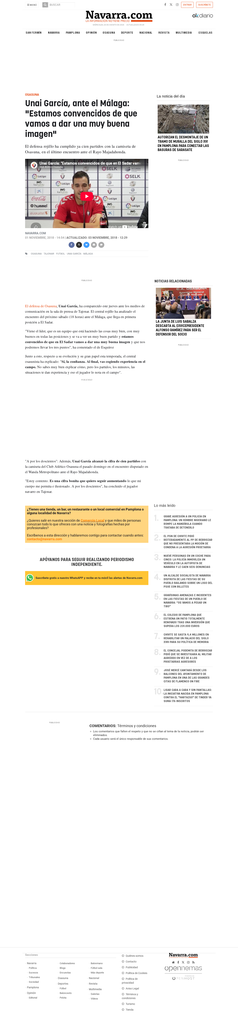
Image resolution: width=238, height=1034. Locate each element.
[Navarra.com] (119, 15)
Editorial (33, 997)
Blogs (63, 968)
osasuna (36, 253)
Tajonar (49, 253)
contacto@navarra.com (44, 539)
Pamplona (73, 32)
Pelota (63, 997)
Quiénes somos (134, 955)
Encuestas (65, 972)
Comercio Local (92, 520)
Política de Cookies (136, 973)
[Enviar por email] (94, 244)
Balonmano (97, 963)
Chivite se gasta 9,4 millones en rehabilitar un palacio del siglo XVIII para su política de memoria (186, 638)
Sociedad (34, 981)
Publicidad (132, 967)
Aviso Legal (132, 988)
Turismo (130, 1004)
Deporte (127, 32)
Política (33, 968)
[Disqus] (149, 794)
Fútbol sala (96, 968)
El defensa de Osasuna (41, 306)
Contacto (131, 961)
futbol (60, 253)
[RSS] (193, 962)
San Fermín (34, 32)
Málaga (88, 253)
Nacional (145, 32)
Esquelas (205, 32)
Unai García (74, 253)
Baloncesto (66, 993)
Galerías (95, 994)
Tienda (130, 1009)
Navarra (54, 32)
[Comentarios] (101, 244)
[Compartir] (71, 244)
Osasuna (109, 32)
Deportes (63, 983)
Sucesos (33, 972)
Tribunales (34, 977)
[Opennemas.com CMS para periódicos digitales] (183, 972)
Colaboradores (67, 963)
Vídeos (94, 998)
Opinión (91, 32)
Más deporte (97, 972)
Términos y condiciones (136, 726)
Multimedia (184, 32)
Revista (164, 32)
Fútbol (63, 988)
